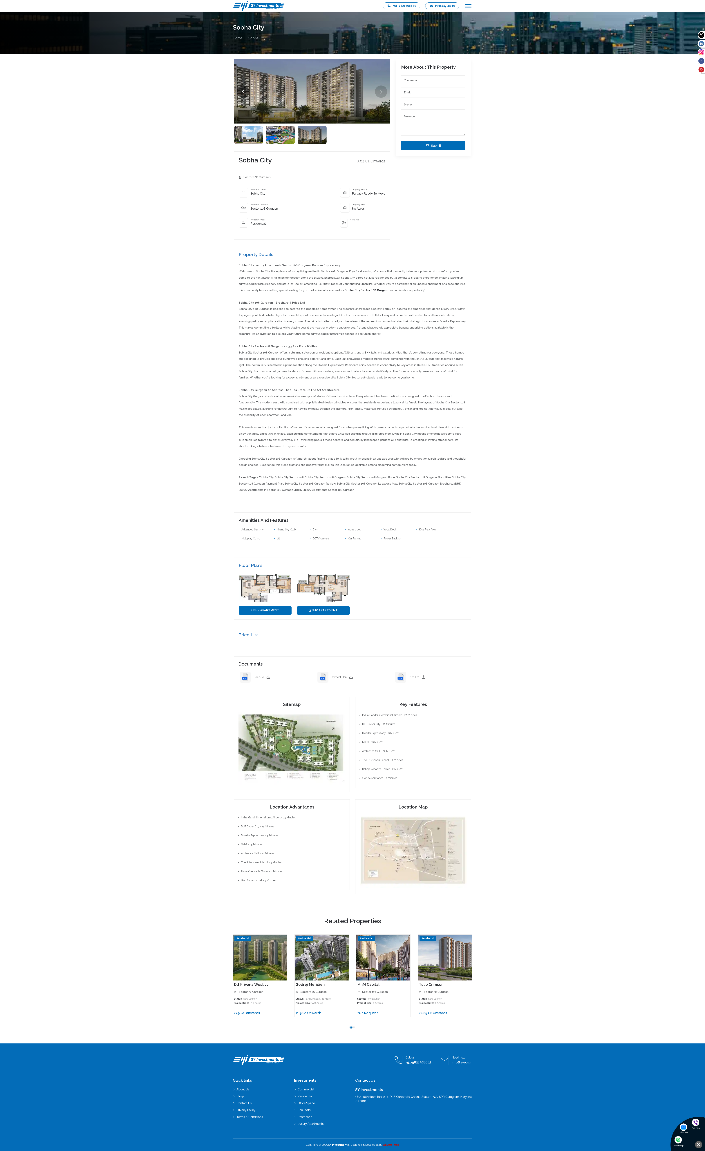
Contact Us (244, 1103)
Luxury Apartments (311, 1123)
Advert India (391, 1144)
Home (237, 38)
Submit (436, 145)
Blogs (240, 1096)
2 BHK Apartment (265, 610)
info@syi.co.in (445, 6)
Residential (305, 1096)
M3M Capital (368, 984)
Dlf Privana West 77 (251, 984)
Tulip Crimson (431, 984)
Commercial (306, 1089)
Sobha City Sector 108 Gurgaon (367, 290)
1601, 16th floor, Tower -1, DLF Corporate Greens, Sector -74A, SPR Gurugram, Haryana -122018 (413, 1099)
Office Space (306, 1103)
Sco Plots (304, 1110)
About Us (242, 1089)
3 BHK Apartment (323, 610)
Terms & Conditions (249, 1117)
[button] (381, 92)
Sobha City (256, 38)
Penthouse (305, 1117)
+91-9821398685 (404, 6)
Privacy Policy (245, 1110)
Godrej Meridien (310, 984)
